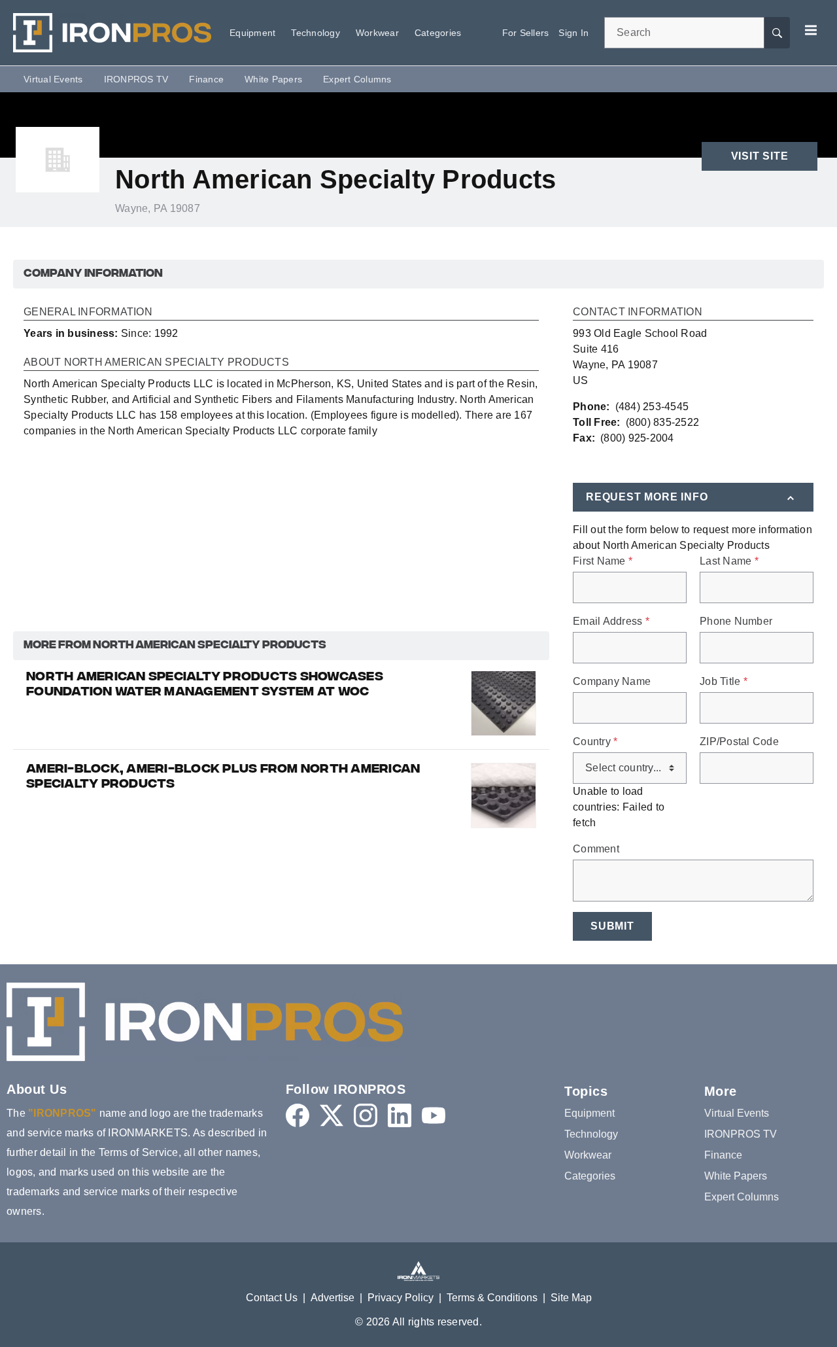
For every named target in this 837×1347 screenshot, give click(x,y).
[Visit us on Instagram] (365, 1115)
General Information (88, 312)
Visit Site (760, 156)
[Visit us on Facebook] (297, 1115)
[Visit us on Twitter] (331, 1115)
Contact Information (637, 312)
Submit (612, 926)
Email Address (611, 621)
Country (595, 742)
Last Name (729, 561)
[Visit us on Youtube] (433, 1115)
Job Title (723, 681)
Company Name (612, 681)
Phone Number (736, 621)
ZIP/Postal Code (739, 742)
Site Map (571, 1297)
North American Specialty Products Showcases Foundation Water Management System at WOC (204, 685)
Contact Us (272, 1297)
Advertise (332, 1297)
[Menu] (811, 30)
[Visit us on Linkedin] (399, 1115)
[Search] (777, 32)
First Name (602, 561)
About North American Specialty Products (156, 362)
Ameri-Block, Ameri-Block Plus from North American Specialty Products (223, 777)
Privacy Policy (400, 1297)
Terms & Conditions (492, 1297)
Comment (596, 849)
